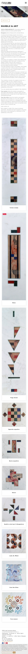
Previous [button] (2, 11)
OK (14, 652)
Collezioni (6, 20)
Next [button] (26, 11)
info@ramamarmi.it (7, 641)
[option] (14, 11)
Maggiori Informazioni (7, 652)
